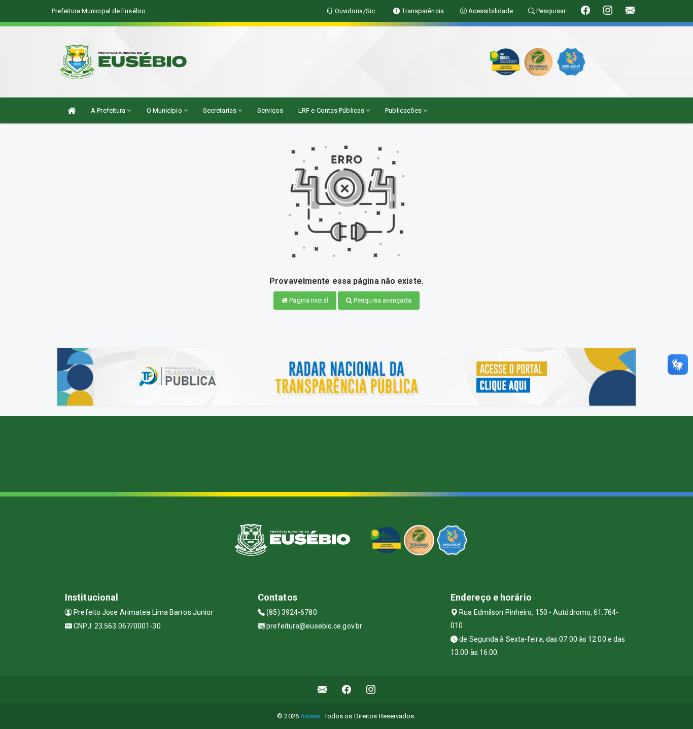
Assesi (310, 716)
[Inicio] (71, 110)
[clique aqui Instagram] (371, 690)
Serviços (270, 110)
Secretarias (220, 110)
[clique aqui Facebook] (347, 690)
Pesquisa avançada (381, 300)
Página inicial (308, 300)
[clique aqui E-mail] (322, 690)
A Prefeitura (109, 110)
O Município (165, 110)
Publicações (404, 110)
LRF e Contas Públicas (332, 110)
